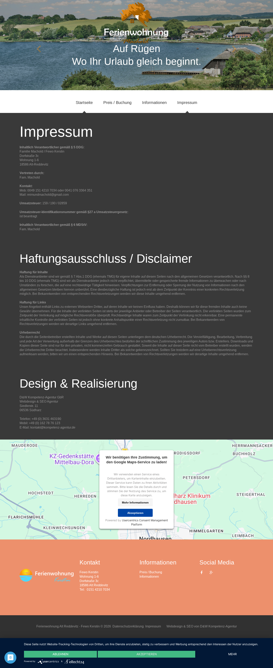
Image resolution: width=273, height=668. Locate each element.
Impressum (187, 102)
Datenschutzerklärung (128, 626)
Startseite (84, 102)
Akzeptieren (135, 512)
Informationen (154, 102)
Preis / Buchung (117, 102)
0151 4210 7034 (98, 589)
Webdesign (28, 401)
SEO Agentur (49, 401)
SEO (189, 626)
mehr (232, 654)
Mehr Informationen (135, 502)
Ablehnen (60, 654)
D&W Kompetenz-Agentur (218, 626)
